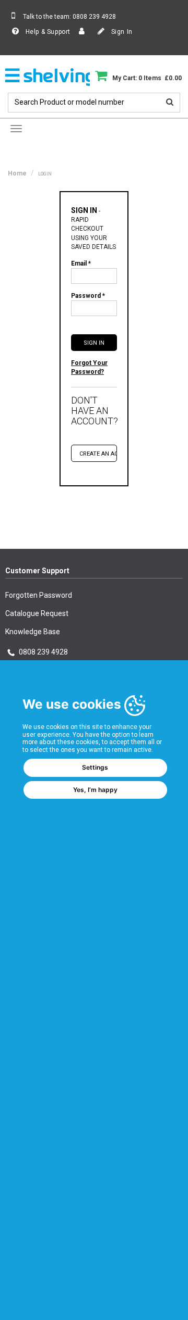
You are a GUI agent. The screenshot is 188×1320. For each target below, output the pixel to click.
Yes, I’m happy (95, 790)
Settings (95, 767)
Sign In (121, 31)
